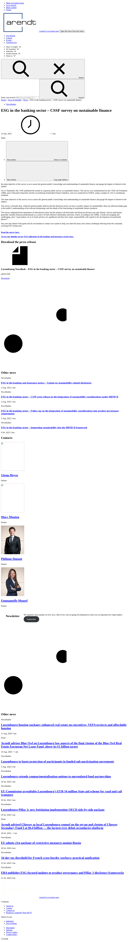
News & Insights (12, 47)
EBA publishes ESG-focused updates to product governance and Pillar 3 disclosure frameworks (62, 872)
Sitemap (9, 930)
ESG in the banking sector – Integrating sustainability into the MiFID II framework (44, 427)
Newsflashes (11, 104)
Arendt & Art (11, 42)
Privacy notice (11, 932)
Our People (10, 36)
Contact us (10, 910)
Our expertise (11, 49)
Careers (9, 38)
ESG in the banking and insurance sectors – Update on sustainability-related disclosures (46, 383)
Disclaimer (10, 928)
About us (9, 56)
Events (8, 40)
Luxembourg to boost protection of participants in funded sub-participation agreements (57, 761)
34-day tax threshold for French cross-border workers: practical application (50, 857)
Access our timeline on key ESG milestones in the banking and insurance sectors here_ (37, 237)
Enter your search (8, 97)
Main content (11, 8)
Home (3, 100)
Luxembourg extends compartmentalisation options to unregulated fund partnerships (56, 776)
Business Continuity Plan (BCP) (19, 913)
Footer (8, 10)
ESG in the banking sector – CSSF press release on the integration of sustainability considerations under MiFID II (59, 396)
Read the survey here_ (10, 232)
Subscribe (31, 619)
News (25, 100)
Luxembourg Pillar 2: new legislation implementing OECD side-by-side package (53, 809)
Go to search (11, 5)
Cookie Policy (11, 934)
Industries (9, 51)
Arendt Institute (11, 54)
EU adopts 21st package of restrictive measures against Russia (41, 842)
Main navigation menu (15, 3)
